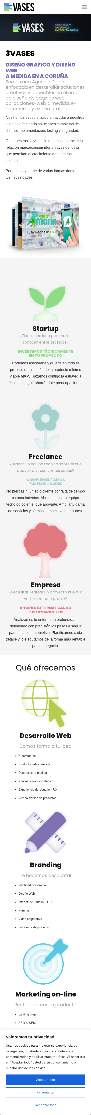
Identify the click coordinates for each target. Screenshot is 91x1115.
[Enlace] (19, 7)
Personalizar (45, 1092)
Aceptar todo (45, 1080)
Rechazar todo (45, 1105)
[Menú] (84, 7)
